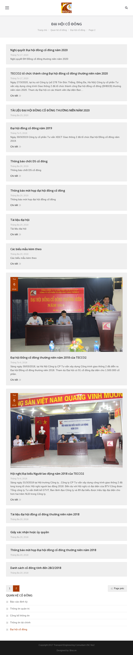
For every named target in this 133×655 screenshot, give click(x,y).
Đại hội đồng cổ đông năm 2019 (31, 128)
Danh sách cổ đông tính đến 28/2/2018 (35, 568)
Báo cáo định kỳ (19, 601)
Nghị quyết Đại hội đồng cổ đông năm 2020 (39, 50)
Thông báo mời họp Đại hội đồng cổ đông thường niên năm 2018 (53, 550)
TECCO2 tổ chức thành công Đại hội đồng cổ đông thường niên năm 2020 (59, 73)
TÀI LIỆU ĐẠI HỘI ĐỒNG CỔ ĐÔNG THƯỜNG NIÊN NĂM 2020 (50, 110)
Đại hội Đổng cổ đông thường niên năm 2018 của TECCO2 (48, 357)
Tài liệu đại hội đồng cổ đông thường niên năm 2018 (44, 514)
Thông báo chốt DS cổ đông (28, 161)
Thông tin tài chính (20, 622)
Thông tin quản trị (19, 608)
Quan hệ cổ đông (59, 30)
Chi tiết (14, 95)
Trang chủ (42, 30)
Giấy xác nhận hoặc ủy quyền (29, 532)
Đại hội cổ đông (18, 629)
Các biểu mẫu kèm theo (26, 249)
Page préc (119, 588)
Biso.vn (73, 650)
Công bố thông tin (20, 615)
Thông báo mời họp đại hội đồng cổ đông (37, 190)
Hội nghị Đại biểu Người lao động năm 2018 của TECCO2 (47, 474)
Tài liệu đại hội (19, 220)
